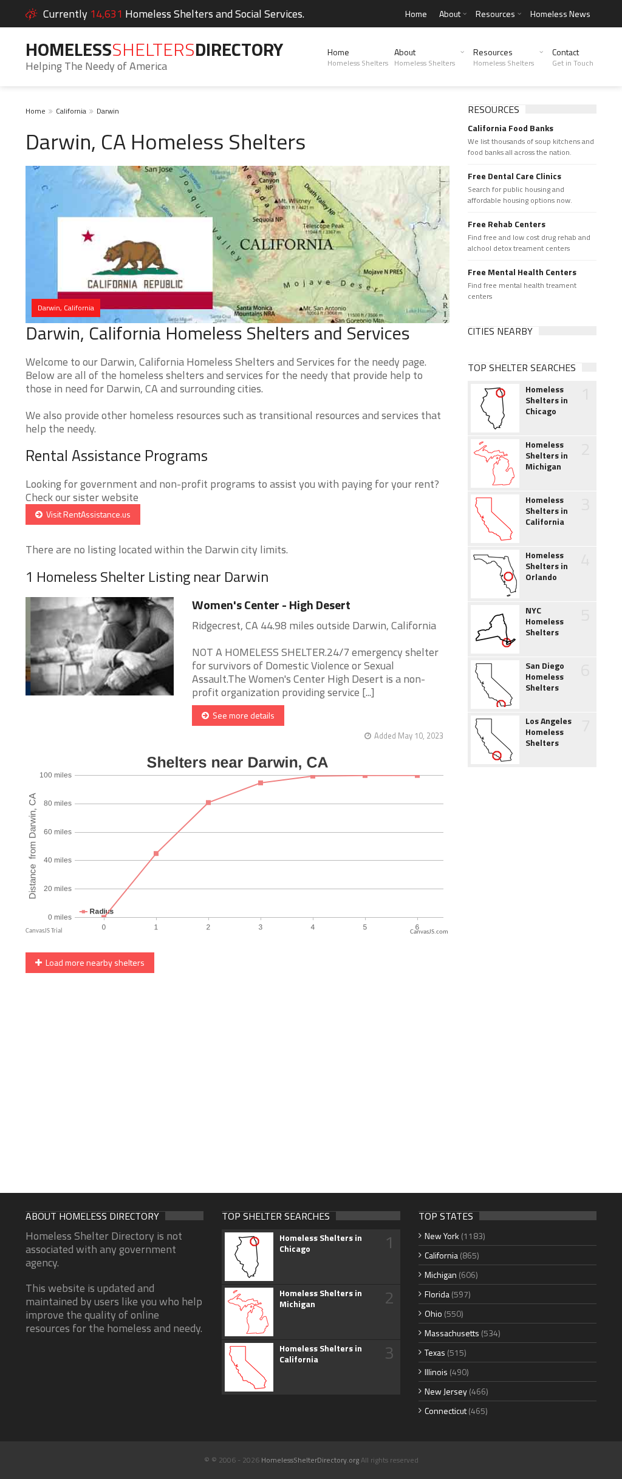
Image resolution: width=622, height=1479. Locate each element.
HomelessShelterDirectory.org (310, 1460)
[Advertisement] (532, 968)
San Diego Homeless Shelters (544, 676)
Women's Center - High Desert (271, 604)
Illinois (436, 1371)
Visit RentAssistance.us (87, 514)
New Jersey (446, 1391)
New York (442, 1235)
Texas (435, 1352)
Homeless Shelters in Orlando (546, 566)
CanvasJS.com (429, 932)
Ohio (433, 1313)
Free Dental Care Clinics (514, 176)
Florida (437, 1294)
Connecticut (445, 1410)
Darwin (108, 111)
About (449, 13)
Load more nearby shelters (93, 962)
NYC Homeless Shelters (544, 621)
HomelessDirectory (154, 49)
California (71, 111)
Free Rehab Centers (506, 224)
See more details (242, 715)
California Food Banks (510, 128)
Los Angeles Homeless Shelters (548, 732)
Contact (572, 57)
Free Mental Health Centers (522, 272)
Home (416, 13)
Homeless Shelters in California (546, 510)
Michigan (441, 1274)
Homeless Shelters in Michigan (546, 455)
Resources (495, 13)
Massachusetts (452, 1333)
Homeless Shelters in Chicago (546, 400)
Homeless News (560, 13)
